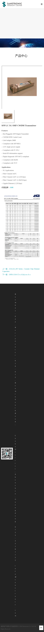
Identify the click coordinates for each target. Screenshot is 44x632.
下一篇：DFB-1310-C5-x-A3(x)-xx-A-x (16, 274)
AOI (11, 187)
